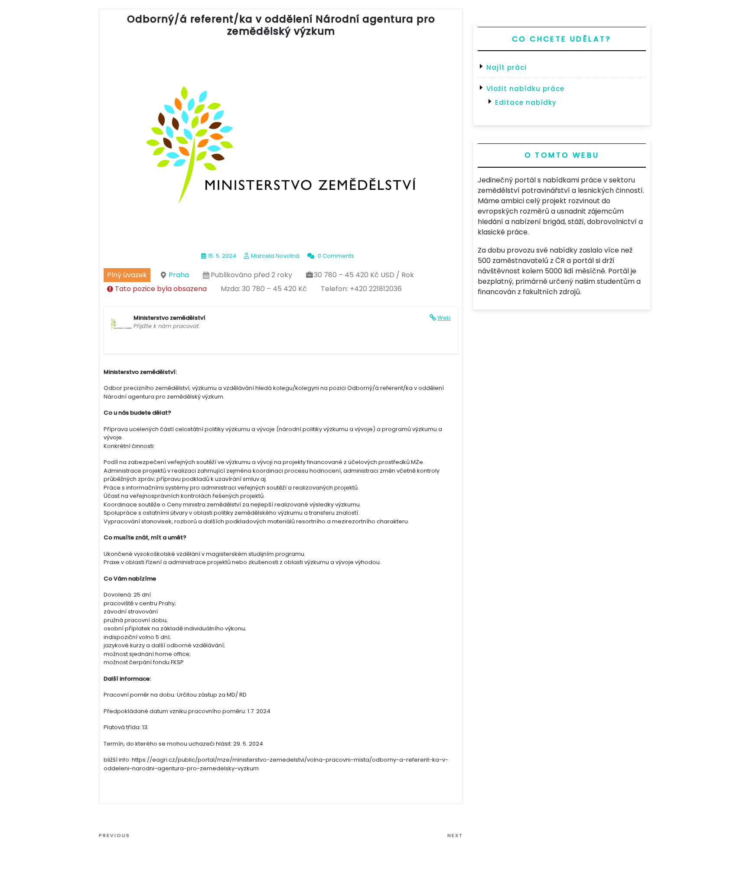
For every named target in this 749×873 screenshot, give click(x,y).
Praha (179, 275)
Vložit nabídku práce (525, 88)
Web (444, 318)
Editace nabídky (526, 102)
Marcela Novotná (275, 256)
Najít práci (506, 67)
